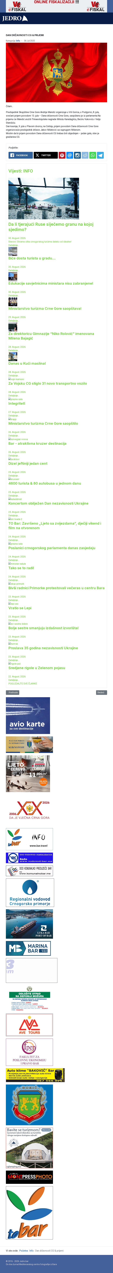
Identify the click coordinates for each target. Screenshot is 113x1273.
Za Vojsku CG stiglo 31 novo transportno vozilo (47, 383)
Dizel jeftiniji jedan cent (27, 463)
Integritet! (16, 403)
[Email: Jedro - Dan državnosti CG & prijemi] (69, 155)
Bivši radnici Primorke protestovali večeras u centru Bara (56, 588)
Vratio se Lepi (19, 608)
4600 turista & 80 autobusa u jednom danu (44, 483)
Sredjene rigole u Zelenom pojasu (36, 668)
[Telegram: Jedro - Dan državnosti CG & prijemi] (100, 155)
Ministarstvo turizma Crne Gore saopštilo (43, 423)
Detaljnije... (13, 245)
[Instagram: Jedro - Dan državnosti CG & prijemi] (77, 155)
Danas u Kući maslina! (27, 363)
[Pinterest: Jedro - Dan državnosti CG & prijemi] (62, 155)
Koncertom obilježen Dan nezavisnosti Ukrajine (48, 503)
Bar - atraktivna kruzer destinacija (37, 443)
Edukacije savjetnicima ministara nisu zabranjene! (50, 283)
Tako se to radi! (21, 568)
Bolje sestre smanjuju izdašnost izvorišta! (43, 628)
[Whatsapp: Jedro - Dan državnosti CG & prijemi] (92, 155)
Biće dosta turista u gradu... (32, 258)
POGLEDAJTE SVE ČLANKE (22, 683)
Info (18, 41)
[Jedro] (15, 18)
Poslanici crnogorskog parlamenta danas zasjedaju (51, 548)
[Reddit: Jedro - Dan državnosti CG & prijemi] (85, 155)
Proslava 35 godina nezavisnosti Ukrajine (43, 648)
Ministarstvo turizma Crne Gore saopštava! (45, 308)
